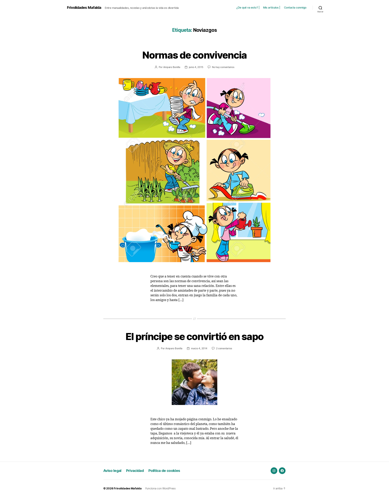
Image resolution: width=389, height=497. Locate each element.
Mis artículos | (271, 7)
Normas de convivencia (194, 55)
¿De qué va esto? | (247, 7)
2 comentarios (224, 348)
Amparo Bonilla (171, 67)
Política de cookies (164, 470)
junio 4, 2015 (196, 67)
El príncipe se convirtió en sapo (195, 336)
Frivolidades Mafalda (84, 7)
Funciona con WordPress (160, 488)
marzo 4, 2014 (199, 348)
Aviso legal (112, 470)
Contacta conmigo (295, 7)
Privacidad (135, 470)
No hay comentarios (223, 67)
